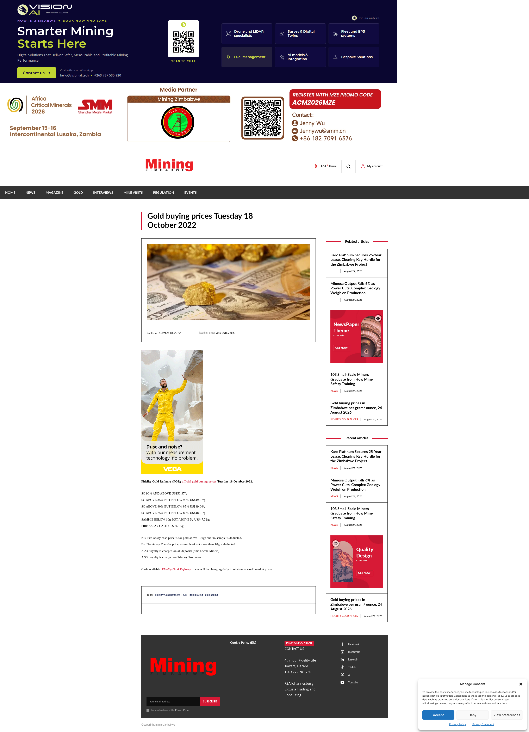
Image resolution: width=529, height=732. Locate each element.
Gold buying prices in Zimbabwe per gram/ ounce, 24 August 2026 (356, 407)
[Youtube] (342, 683)
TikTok (352, 667)
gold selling (211, 595)
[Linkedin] (255, 333)
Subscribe (210, 701)
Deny (473, 715)
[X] (274, 333)
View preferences (506, 715)
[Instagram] (342, 652)
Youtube (353, 682)
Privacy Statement (483, 724)
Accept (438, 715)
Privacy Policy (457, 724)
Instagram (354, 652)
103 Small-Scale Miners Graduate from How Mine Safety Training (351, 379)
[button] (521, 684)
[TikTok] (342, 667)
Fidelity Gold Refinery (176, 569)
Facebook (353, 644)
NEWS (383, 226)
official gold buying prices (199, 481)
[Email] (293, 333)
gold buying (196, 595)
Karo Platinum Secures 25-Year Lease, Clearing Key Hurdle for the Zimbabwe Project (355, 259)
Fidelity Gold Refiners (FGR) (171, 595)
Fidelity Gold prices (361, 226)
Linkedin (353, 659)
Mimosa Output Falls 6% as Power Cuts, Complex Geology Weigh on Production (355, 288)
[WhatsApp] (284, 333)
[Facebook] (265, 333)
